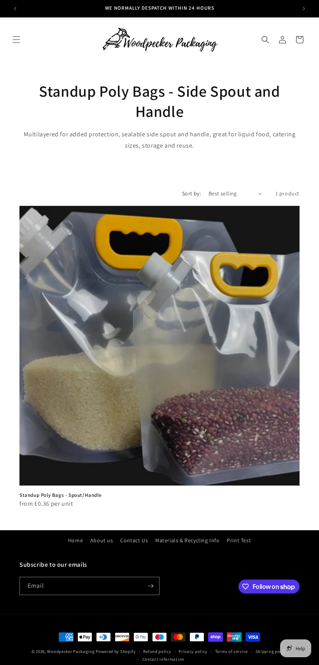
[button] (16, 39)
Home (75, 540)
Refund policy (157, 651)
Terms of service (231, 651)
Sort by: (191, 193)
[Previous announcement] (15, 8)
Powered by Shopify (116, 651)
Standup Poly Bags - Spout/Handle (60, 495)
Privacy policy (193, 651)
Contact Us (134, 540)
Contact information (163, 659)
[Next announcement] (303, 8)
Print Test (239, 540)
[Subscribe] (150, 586)
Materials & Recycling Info (187, 540)
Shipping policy (272, 651)
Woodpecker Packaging (71, 651)
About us (101, 540)
